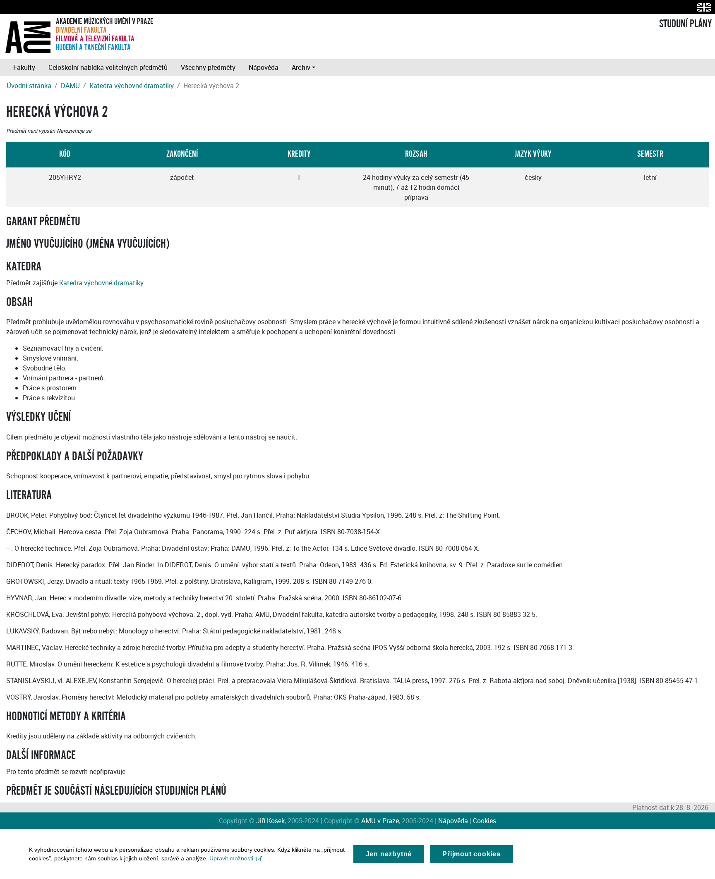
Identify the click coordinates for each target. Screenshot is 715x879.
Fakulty (24, 67)
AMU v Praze (380, 820)
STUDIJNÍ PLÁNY (685, 24)
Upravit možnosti (231, 858)
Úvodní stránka (29, 85)
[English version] (702, 7)
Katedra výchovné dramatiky (131, 85)
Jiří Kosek (270, 820)
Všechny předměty (208, 67)
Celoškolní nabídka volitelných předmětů (108, 67)
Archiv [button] (301, 67)
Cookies (484, 820)
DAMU (70, 85)
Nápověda (263, 67)
